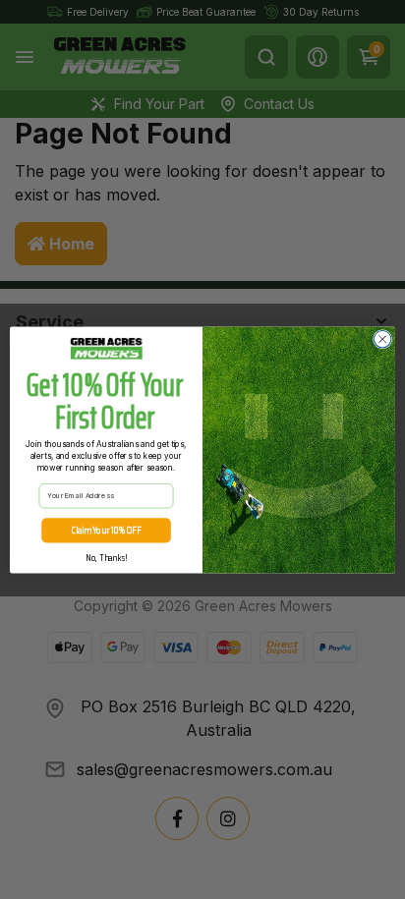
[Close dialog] (382, 339)
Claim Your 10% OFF (106, 529)
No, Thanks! (107, 557)
